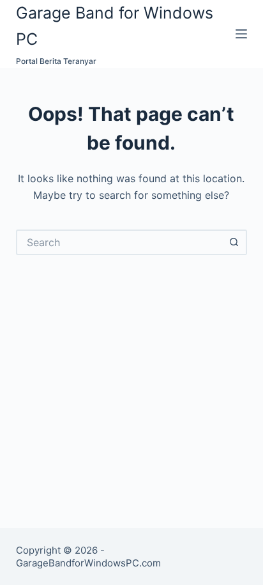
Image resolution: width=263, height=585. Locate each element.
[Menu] (241, 34)
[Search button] (234, 242)
